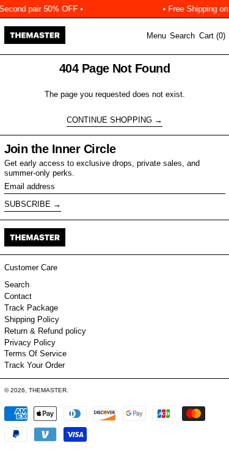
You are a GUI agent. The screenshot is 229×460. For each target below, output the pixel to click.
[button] (182, 36)
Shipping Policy (31, 319)
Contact (18, 296)
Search (16, 284)
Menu (156, 35)
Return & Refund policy (45, 331)
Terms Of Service (35, 353)
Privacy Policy (30, 342)
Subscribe (27, 204)
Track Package (31, 307)
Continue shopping (109, 119)
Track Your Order (34, 365)
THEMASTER (48, 390)
